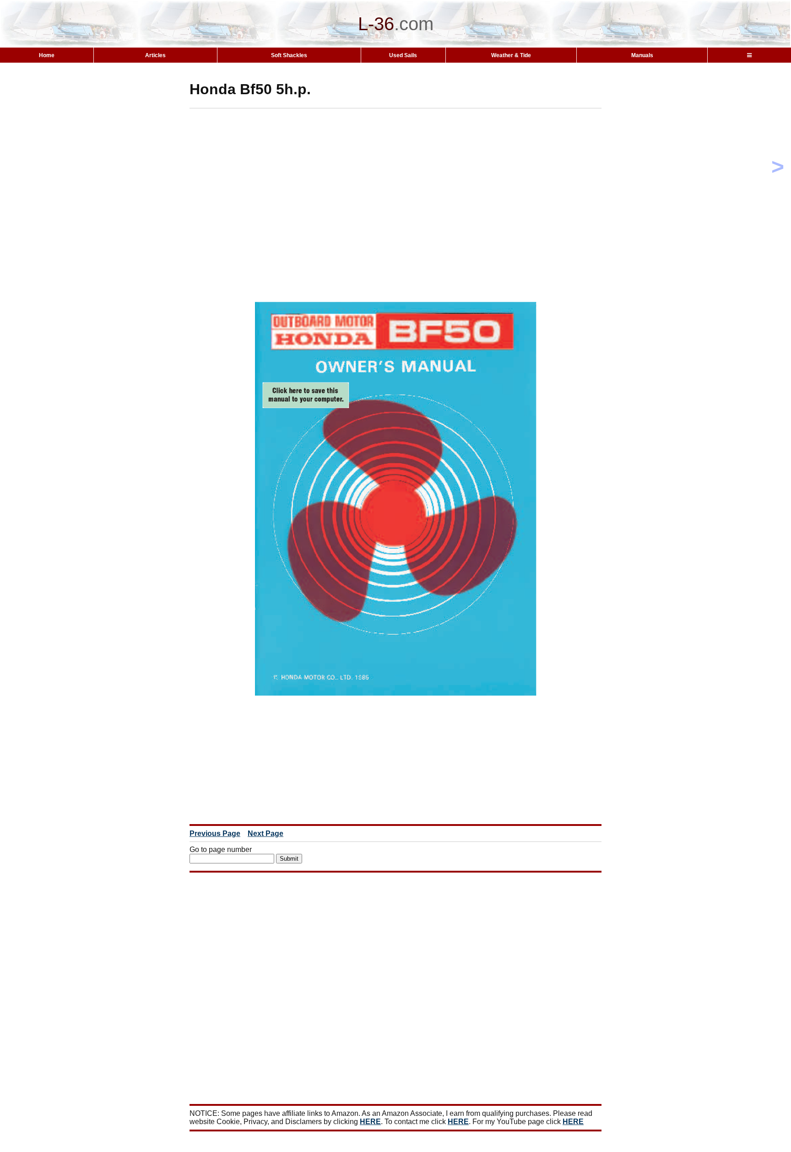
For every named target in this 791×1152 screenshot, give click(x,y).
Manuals (642, 55)
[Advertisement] (412, 172)
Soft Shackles (289, 55)
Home (46, 55)
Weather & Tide (511, 55)
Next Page (265, 833)
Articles (155, 55)
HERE (370, 1121)
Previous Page (215, 833)
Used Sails (403, 55)
